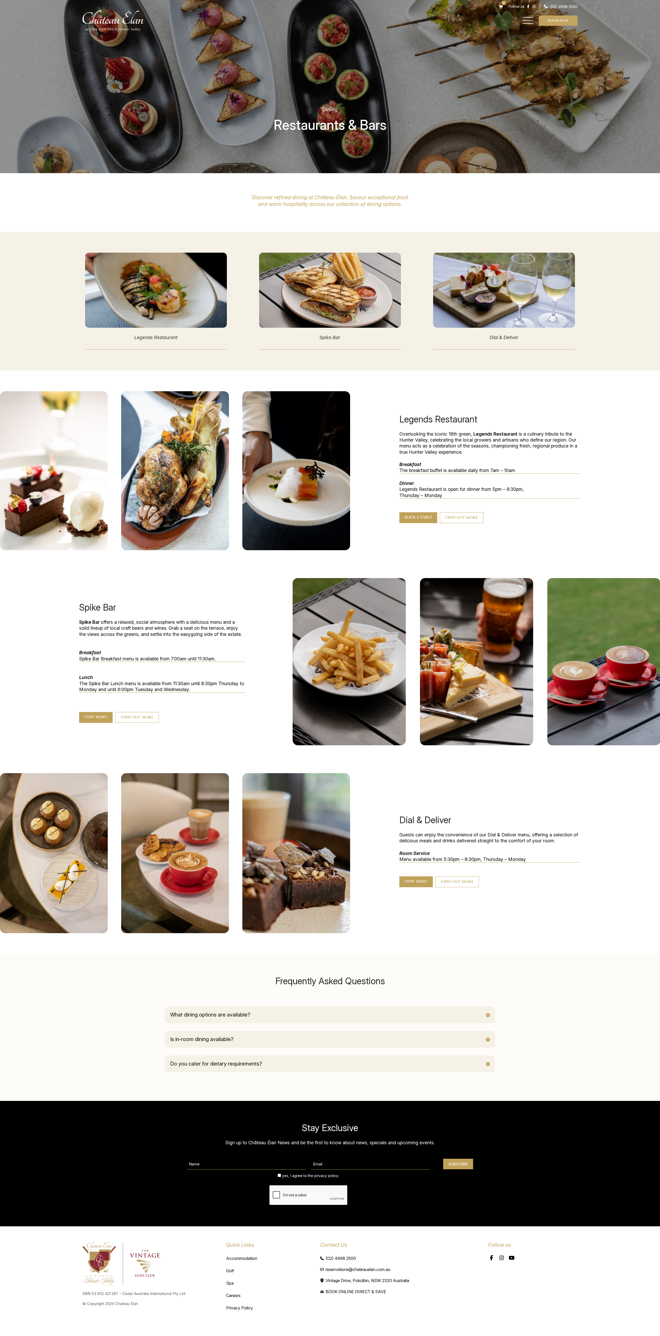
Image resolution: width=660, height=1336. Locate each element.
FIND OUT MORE (461, 517)
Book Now (558, 20)
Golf (230, 1270)
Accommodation (241, 1258)
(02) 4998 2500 (564, 6)
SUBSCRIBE (458, 1164)
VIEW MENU (96, 717)
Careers (233, 1295)
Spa (230, 1283)
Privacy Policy (239, 1307)
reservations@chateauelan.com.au (358, 1269)
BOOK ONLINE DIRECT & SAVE (356, 1291)
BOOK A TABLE (418, 517)
